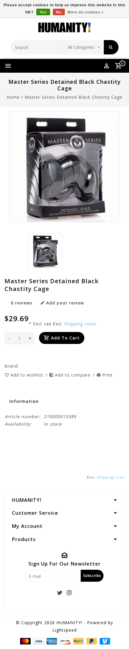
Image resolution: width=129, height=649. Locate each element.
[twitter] (60, 593)
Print (107, 375)
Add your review (65, 303)
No (59, 12)
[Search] (111, 47)
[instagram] (69, 593)
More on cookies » (86, 12)
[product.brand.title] (20, 366)
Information (24, 401)
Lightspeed (64, 630)
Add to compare (73, 375)
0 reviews (21, 303)
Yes (43, 12)
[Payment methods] (25, 641)
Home (13, 97)
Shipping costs (80, 324)
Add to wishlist (27, 375)
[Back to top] (117, 634)
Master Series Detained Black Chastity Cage (73, 97)
